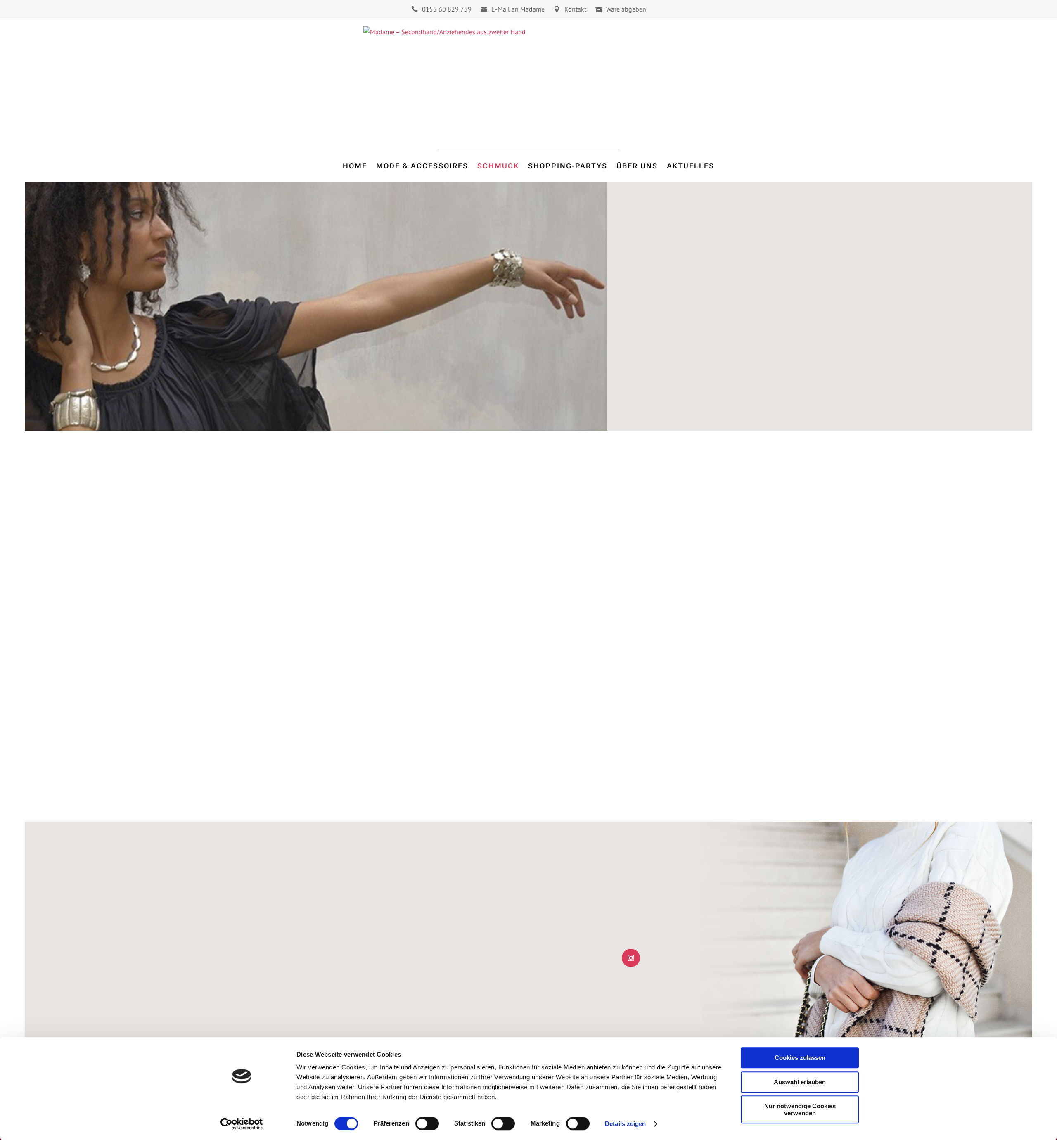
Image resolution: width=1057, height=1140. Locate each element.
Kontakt (575, 9)
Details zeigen (625, 1123)
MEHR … (650, 593)
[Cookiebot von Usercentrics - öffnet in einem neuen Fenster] (242, 1124)
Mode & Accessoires (422, 165)
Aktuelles (690, 165)
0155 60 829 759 (447, 9)
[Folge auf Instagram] (631, 958)
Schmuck (498, 165)
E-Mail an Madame (518, 9)
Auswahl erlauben (800, 1081)
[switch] (427, 1123)
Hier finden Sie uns (332, 1005)
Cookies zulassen (800, 1057)
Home (355, 165)
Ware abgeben (626, 9)
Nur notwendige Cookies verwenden (800, 1109)
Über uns (637, 165)
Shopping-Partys (567, 165)
